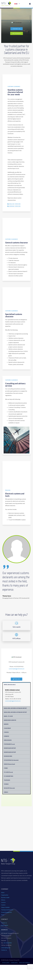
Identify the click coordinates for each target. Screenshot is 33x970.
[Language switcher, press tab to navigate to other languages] (17, 4)
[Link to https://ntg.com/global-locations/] (30, 4)
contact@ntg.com (5, 947)
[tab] (16, 684)
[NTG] (6, 2)
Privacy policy (5, 962)
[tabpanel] (16, 696)
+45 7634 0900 (7, 943)
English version (15, 204)
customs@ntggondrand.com (16, 668)
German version (15, 206)
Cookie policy (14, 962)
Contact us (4, 950)
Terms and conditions (24, 962)
